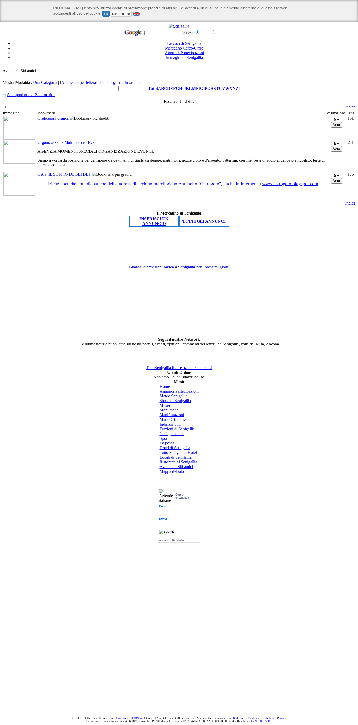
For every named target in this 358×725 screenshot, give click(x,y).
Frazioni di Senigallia (177, 429)
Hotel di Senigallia (175, 448)
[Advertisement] (179, 66)
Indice (350, 107)
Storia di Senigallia (175, 400)
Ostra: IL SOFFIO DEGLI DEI (63, 174)
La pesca (167, 443)
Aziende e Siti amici (176, 466)
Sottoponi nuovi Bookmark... (31, 94)
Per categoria (111, 82)
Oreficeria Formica (53, 118)
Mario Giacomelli (174, 419)
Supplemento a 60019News (126, 718)
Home (165, 386)
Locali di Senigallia (176, 457)
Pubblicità (269, 718)
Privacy (281, 718)
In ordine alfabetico (140, 82)
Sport (164, 438)
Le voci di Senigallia (184, 43)
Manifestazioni (172, 415)
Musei (165, 405)
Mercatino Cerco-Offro (184, 48)
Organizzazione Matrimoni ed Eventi (68, 142)
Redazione (239, 718)
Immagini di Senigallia (184, 57)
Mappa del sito (172, 471)
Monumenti (169, 410)
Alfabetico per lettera (78, 82)
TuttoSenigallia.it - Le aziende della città (179, 367)
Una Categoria (45, 82)
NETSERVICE (263, 720)
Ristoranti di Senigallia (178, 462)
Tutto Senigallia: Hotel (178, 452)
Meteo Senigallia (173, 396)
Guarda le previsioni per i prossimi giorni (179, 267)
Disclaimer (254, 718)
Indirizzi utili (170, 424)
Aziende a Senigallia (171, 540)
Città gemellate (172, 433)
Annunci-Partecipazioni (184, 53)
